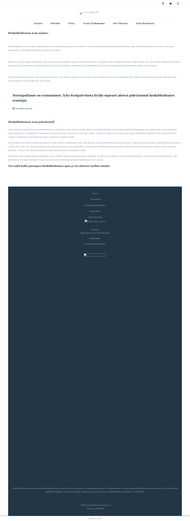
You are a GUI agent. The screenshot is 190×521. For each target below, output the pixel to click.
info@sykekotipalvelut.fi (95, 244)
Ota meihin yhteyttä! (23, 108)
